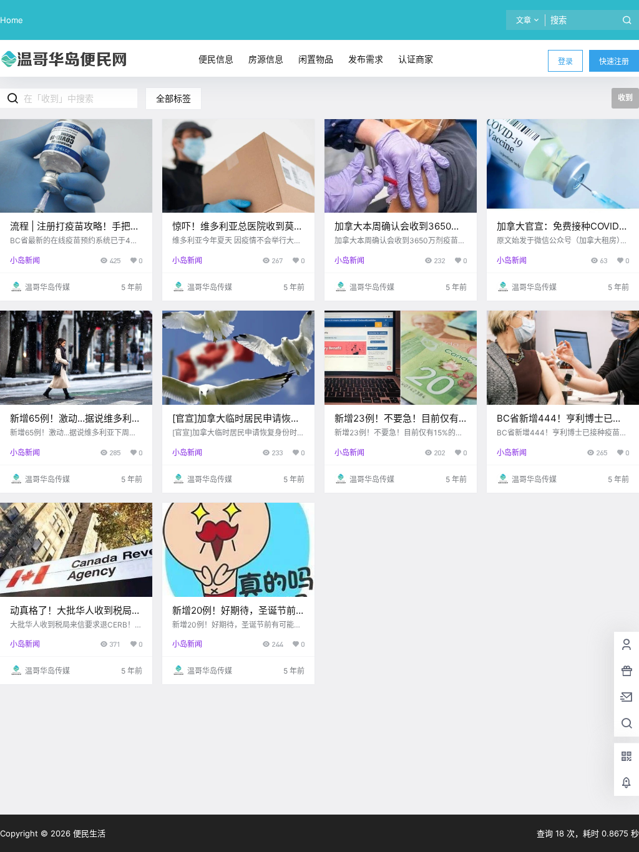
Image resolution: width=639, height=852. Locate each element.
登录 (565, 61)
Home (11, 20)
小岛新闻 (25, 260)
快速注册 (614, 61)
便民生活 (88, 833)
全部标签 (173, 98)
